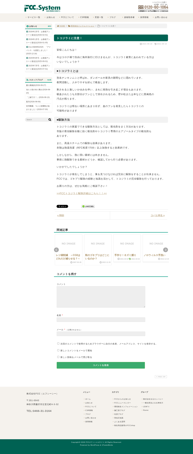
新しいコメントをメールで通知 (76, 350)
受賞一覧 (99, 17)
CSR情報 (84, 17)
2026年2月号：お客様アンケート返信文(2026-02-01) (38, 33)
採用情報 (144, 17)
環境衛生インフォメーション (82, 26)
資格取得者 (129, 17)
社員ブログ (118, 414)
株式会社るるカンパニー (153, 399)
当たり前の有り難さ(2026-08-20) (38, 91)
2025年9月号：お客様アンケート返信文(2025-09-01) (38, 59)
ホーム (88, 399)
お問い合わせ (161, 17)
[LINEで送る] (88, 206)
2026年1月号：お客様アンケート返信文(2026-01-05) (38, 41)
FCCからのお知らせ (122, 399)
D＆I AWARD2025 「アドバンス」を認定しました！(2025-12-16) (38, 50)
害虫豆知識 (118, 418)
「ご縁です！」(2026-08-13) (38, 97)
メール (60, 329)
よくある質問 (119, 422)
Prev (56, 249)
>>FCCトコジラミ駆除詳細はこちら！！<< (82, 193)
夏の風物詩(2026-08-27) (36, 85)
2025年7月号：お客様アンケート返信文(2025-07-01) (38, 67)
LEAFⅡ (146, 406)
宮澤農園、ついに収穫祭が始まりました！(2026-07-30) (38, 107)
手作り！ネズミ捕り (125, 255)
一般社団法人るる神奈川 (153, 403)
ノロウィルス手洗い (154, 255)
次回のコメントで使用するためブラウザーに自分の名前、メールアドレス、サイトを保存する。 (109, 344)
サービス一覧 (34, 17)
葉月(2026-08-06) (33, 102)
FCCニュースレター (122, 403)
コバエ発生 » (158, 215)
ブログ (112, 17)
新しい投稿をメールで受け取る (76, 357)
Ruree (146, 410)
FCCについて (67, 17)
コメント (61, 284)
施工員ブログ (119, 410)
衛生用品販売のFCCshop (124, 425)
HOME (62, 26)
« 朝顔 (60, 215)
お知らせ (51, 17)
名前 (59, 315)
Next (165, 249)
